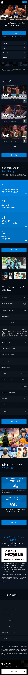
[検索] (21, 2)
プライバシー (12, 666)
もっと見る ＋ (14, 146)
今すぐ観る (14, 33)
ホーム (2, 666)
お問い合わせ (18, 666)
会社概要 (6, 666)
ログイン (24, 2)
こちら (23, 335)
